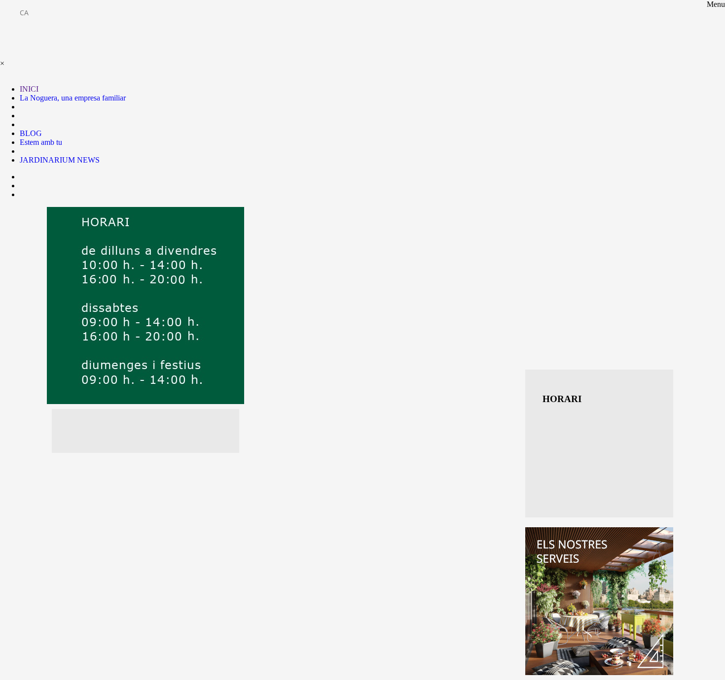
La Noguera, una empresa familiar (73, 98)
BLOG (31, 133)
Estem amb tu (41, 142)
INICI (29, 89)
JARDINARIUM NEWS (60, 160)
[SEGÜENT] (599, 601)
